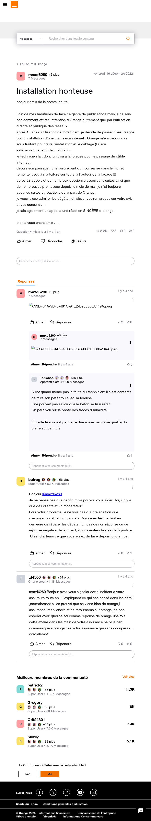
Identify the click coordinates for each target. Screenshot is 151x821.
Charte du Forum (27, 804)
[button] (70, 306)
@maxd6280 (52, 494)
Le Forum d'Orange (33, 64)
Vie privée (49, 816)
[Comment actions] (132, 300)
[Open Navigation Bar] (6, 5)
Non (27, 773)
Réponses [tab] (25, 281)
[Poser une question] (140, 810)
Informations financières (55, 813)
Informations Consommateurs (83, 816)
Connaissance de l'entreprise (96, 813)
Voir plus (128, 676)
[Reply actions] (130, 342)
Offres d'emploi (26, 816)
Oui (50, 773)
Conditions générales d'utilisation (65, 804)
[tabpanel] (75, 474)
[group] (102, 231)
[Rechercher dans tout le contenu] (128, 38)
